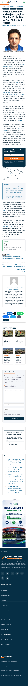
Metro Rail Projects (11, 6)
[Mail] (17, 573)
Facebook (6, 316)
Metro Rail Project (7, 226)
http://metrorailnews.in (14, 289)
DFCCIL (20, 120)
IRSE (16, 82)
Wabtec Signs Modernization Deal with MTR (7, 266)
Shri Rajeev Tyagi (19, 258)
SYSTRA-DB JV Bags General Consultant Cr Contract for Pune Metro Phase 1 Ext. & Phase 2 (15, 489)
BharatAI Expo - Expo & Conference (10, 670)
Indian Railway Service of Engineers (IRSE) (12, 256)
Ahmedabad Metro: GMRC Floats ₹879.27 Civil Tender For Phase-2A (16, 481)
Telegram (13, 316)
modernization (6, 92)
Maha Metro (20, 8)
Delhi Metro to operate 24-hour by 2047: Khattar (15, 475)
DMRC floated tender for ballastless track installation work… (15, 443)
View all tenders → (8, 448)
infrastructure (13, 174)
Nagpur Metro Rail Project (8, 258)
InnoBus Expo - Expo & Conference (9, 666)
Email (19, 316)
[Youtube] (7, 578)
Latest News (13, 8)
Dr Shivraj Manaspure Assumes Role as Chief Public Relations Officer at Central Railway (20, 268)
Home (3, 6)
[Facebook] (2, 573)
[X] (22, 573)
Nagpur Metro (19, 6)
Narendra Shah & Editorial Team (9, 25)
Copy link (6, 320)
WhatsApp (20, 313)
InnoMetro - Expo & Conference (9, 661)
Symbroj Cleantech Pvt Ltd (7, 649)
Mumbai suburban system (16, 94)
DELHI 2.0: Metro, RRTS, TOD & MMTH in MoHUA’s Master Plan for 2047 (15, 469)
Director (4, 210)
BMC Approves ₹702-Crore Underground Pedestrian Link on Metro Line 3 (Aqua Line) (16, 461)
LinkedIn (10, 313)
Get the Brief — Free (14, 158)
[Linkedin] (12, 573)
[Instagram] (7, 573)
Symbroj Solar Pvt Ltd (6, 644)
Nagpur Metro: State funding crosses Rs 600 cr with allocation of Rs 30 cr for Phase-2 (14, 192)
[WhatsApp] (2, 578)
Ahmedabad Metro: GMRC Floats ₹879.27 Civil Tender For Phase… (14, 433)
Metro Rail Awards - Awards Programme (11, 675)
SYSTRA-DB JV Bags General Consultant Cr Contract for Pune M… (14, 438)
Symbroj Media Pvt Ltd (6, 639)
